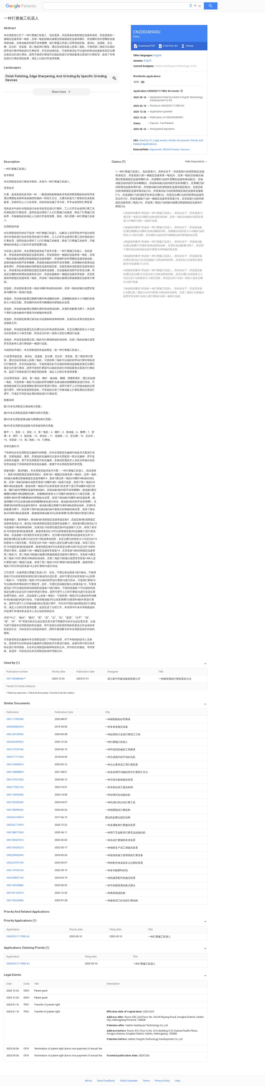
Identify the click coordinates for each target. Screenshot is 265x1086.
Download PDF (146, 45)
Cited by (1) (145, 140)
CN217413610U (15, 870)
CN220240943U (15, 741)
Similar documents (178, 140)
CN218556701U (15, 839)
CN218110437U (15, 892)
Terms (146, 1080)
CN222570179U (15, 862)
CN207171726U (15, 756)
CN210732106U (15, 779)
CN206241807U (15, 817)
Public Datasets (129, 1080)
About (88, 1080)
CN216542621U (15, 847)
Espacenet (155, 149)
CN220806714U (15, 877)
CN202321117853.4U (18, 936)
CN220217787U (15, 824)
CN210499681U (15, 764)
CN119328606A (15, 678)
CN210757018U (15, 749)
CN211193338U (15, 719)
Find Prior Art (170, 45)
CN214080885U (15, 771)
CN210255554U (15, 802)
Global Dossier (171, 149)
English (157, 55)
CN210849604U (15, 809)
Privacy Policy (162, 1080)
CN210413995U (15, 734)
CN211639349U (15, 794)
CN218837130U (15, 832)
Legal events (160, 140)
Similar (189, 45)
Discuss (185, 149)
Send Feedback (106, 1080)
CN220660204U (15, 855)
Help (177, 1080)
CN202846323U (15, 726)
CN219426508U (15, 900)
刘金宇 (148, 60)
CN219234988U (15, 885)
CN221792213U (15, 787)
